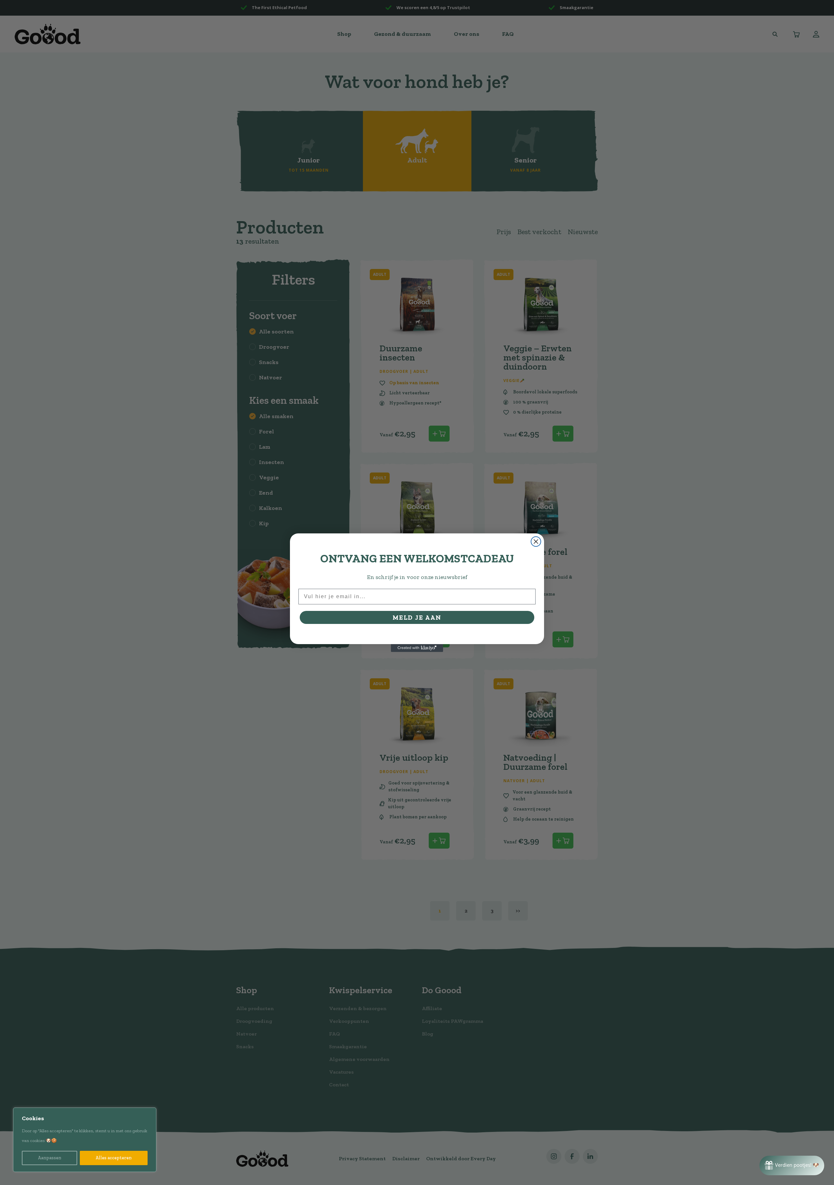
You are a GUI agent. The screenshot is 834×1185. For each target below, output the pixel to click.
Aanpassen (49, 1158)
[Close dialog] (536, 541)
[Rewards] (791, 1165)
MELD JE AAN (417, 617)
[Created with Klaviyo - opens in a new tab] (417, 648)
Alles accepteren (113, 1158)
